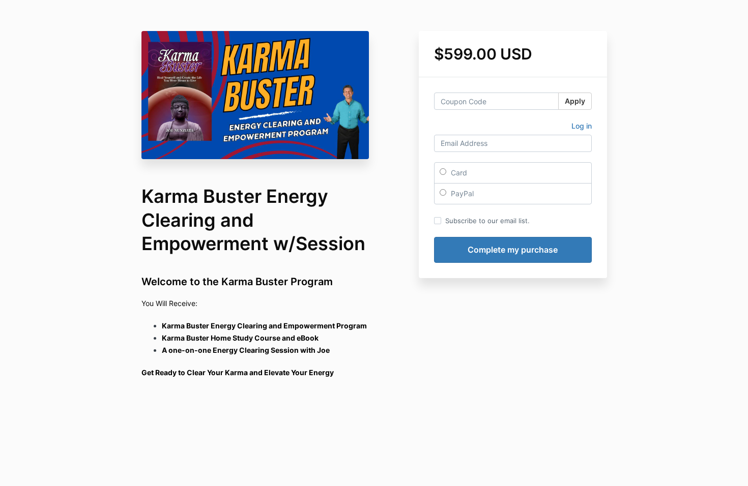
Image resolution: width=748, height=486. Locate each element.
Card (458, 172)
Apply (575, 101)
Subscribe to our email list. (487, 221)
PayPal (461, 193)
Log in (581, 126)
